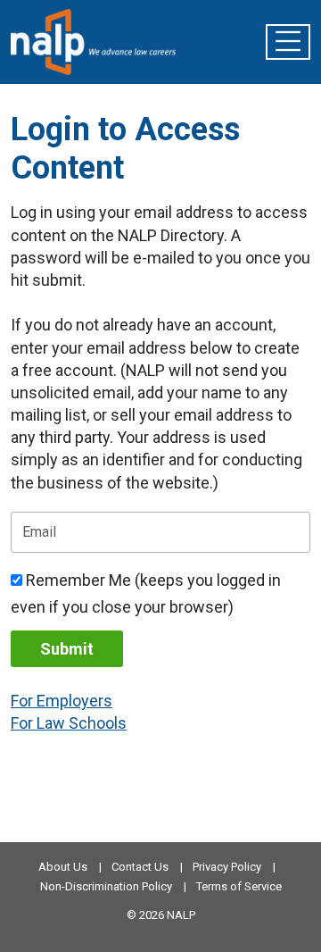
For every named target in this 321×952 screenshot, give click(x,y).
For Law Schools (69, 723)
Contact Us (140, 866)
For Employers (61, 700)
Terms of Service (239, 886)
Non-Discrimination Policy (106, 886)
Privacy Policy (227, 866)
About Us (62, 866)
